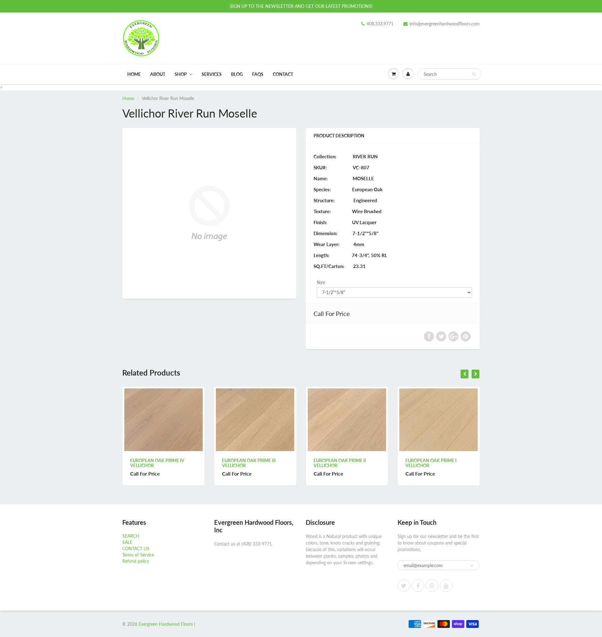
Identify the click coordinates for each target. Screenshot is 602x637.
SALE (127, 542)
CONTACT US (135, 548)
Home (134, 74)
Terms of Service (138, 554)
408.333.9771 (380, 23)
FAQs (257, 74)
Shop (181, 74)
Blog (237, 74)
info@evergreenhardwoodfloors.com (444, 23)
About (157, 74)
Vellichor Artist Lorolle (453, 460)
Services (212, 74)
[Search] (474, 74)
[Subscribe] (472, 566)
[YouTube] (446, 585)
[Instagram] (432, 585)
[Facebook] (418, 585)
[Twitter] (404, 585)
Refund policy (135, 561)
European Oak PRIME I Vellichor (357, 463)
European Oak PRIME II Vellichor (266, 463)
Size (321, 282)
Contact (283, 74)
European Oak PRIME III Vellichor (175, 463)
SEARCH (130, 536)
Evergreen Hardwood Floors (166, 624)
